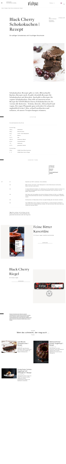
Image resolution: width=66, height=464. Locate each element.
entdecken (45, 242)
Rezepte (6, 8)
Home (3, 8)
